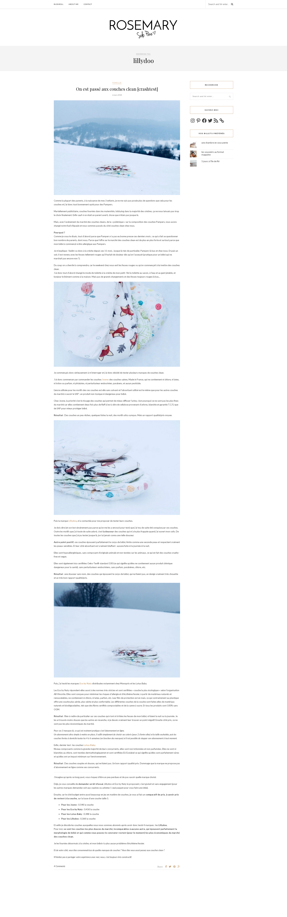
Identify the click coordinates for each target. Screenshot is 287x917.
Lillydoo (72, 521)
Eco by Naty (86, 683)
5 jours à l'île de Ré (210, 161)
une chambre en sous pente (214, 142)
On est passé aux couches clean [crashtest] (117, 89)
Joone (105, 379)
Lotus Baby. (90, 745)
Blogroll (58, 4)
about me (74, 4)
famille (117, 83)
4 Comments (59, 866)
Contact (88, 4)
